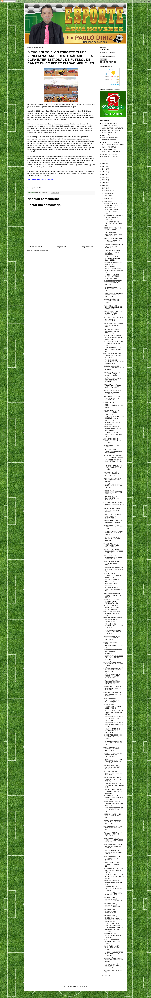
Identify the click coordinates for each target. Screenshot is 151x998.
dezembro (107, 190)
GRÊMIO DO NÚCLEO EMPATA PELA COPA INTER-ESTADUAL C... (113, 434)
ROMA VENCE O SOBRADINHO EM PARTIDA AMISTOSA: (113, 492)
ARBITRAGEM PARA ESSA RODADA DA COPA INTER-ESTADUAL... (112, 337)
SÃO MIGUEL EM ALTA (109, 147)
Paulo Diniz (105, 49)
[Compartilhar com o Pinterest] (58, 193)
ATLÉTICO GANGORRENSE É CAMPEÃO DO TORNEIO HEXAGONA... (113, 669)
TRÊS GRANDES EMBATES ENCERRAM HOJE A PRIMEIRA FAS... (112, 619)
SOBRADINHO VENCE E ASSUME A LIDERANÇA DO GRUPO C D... (113, 730)
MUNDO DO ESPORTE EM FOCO (112, 144)
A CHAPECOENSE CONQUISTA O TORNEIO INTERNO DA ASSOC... (112, 923)
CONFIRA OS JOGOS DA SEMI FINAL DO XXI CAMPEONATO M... (113, 581)
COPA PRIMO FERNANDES (111, 152)
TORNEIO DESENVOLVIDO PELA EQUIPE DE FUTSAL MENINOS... (112, 480)
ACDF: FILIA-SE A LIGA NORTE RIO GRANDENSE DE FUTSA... (112, 773)
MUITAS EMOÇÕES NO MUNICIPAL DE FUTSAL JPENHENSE (111, 301)
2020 (104, 180)
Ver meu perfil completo (107, 52)
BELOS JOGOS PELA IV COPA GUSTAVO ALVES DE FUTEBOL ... (113, 325)
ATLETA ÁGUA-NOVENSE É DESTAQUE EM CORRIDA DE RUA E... (112, 486)
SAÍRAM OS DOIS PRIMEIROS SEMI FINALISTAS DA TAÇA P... (113, 569)
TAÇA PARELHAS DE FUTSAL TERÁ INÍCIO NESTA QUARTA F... (113, 858)
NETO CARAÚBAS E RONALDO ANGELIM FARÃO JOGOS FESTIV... (113, 361)
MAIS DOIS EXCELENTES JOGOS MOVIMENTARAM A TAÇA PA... (113, 797)
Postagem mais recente (35, 247)
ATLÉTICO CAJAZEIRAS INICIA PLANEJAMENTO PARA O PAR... (112, 935)
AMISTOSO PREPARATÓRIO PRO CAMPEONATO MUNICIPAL (112, 651)
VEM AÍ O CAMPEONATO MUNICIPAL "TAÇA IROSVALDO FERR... (111, 373)
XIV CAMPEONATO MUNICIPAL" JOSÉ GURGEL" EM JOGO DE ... (112, 905)
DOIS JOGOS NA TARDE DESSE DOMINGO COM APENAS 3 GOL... (111, 682)
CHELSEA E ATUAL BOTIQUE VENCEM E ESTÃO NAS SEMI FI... (113, 532)
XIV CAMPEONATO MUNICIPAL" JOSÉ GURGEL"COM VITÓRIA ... (112, 917)
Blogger (84, 986)
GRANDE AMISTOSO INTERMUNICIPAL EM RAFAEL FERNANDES (111, 545)
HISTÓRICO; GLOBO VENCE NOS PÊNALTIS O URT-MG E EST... (113, 742)
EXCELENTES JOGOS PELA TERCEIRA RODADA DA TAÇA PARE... (112, 761)
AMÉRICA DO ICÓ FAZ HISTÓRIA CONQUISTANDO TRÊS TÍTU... (113, 440)
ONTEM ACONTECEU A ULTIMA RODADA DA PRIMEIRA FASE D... (111, 601)
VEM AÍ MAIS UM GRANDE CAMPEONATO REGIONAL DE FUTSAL (112, 355)
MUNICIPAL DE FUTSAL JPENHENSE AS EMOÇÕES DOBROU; (113, 526)
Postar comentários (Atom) (41, 250)
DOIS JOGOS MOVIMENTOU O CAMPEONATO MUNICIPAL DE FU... (113, 712)
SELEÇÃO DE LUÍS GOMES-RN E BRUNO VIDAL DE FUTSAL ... (112, 815)
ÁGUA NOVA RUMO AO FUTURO (112, 128)
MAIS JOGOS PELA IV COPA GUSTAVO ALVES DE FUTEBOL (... (112, 282)
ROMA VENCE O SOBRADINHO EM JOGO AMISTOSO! (112, 422)
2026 (104, 163)
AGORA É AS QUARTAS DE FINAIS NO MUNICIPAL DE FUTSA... (112, 563)
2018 (104, 185)
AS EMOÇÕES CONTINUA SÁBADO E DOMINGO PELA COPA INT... (113, 663)
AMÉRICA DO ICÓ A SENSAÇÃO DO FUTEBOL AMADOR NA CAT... (112, 557)
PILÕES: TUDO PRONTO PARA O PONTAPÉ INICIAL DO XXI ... (112, 947)
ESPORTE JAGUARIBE (109, 125)
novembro (107, 193)
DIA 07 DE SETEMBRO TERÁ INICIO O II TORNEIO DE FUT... (113, 211)
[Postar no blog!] (53, 193)
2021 (104, 177)
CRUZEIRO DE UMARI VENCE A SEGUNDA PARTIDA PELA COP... (113, 461)
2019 (104, 182)
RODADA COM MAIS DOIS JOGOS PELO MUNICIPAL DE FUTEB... (112, 631)
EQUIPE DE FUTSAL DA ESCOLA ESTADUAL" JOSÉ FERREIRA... (113, 551)
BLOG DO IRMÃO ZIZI (109, 133)
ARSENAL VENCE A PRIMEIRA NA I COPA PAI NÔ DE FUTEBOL (112, 706)
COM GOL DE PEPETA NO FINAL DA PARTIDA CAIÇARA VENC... (112, 516)
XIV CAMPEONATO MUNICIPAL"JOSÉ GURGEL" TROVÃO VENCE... (113, 911)
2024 (104, 169)
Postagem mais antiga (87, 247)
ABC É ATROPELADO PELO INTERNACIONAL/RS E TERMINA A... (112, 510)
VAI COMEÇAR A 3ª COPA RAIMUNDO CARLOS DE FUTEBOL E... (112, 331)
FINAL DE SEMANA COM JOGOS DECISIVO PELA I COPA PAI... (112, 595)
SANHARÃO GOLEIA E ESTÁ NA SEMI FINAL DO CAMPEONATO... (112, 313)
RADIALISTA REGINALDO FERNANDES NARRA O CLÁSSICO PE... (111, 258)
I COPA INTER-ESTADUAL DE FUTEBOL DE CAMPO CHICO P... (113, 246)
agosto (106, 201)
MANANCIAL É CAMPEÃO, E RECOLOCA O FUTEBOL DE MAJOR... (113, 959)
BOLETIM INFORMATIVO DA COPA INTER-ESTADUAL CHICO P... (112, 846)
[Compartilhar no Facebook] (56, 193)
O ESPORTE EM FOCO (109, 123)
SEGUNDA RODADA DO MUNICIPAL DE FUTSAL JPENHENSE (111, 941)
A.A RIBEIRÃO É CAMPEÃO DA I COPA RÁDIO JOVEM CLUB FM (112, 888)
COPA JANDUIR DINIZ (109, 149)
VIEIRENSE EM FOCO (109, 140)
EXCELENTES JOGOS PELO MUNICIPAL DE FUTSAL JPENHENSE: (112, 736)
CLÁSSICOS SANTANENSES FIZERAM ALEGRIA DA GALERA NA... (113, 294)
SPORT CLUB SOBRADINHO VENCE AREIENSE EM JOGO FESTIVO (112, 240)
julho (105, 975)
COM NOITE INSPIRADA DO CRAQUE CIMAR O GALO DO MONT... (112, 467)
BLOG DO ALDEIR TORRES (111, 130)
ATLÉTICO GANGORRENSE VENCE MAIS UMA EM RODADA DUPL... (112, 676)
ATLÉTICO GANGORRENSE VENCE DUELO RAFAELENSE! (112, 264)
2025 (104, 166)
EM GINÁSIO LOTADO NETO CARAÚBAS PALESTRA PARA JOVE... (112, 688)
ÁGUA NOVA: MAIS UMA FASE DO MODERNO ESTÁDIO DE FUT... (113, 343)
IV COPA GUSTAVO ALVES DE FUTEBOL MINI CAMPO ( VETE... (113, 870)
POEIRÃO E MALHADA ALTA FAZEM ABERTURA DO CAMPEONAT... (112, 205)
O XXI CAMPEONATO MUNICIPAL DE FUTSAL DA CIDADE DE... (113, 625)
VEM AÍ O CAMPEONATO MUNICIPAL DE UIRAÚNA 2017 (112, 613)
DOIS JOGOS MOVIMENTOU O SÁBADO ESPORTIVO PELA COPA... (113, 724)
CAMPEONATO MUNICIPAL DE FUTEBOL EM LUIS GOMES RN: (112, 252)
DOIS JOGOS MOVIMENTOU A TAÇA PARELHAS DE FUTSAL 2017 (113, 718)
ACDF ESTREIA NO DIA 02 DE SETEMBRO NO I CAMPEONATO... (113, 319)
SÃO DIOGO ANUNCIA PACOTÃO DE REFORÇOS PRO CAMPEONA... (112, 451)
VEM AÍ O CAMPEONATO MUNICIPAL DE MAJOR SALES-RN (111, 767)
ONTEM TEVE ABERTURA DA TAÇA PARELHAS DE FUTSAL (113, 809)
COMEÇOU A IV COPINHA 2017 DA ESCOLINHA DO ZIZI (112, 864)
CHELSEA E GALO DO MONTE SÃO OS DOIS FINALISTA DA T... (113, 504)
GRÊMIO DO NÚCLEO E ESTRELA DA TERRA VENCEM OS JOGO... (111, 276)
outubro (106, 196)
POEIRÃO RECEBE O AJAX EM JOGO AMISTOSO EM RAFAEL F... (112, 349)
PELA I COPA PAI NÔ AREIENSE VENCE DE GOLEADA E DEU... (111, 473)
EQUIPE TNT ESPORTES (110, 156)
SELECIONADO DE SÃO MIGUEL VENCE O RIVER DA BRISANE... (112, 428)
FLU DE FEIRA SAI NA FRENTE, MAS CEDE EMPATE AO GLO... (111, 607)
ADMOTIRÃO (106, 135)
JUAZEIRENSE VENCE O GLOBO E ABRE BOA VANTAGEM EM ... (111, 498)
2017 (104, 188)
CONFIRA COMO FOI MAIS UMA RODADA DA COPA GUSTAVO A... (112, 694)
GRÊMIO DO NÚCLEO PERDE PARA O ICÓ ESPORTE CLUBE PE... (113, 953)
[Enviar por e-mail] (51, 193)
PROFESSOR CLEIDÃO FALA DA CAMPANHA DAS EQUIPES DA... (113, 217)
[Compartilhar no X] (55, 193)
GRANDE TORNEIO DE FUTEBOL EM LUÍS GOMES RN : (113, 223)
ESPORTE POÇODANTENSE (111, 142)
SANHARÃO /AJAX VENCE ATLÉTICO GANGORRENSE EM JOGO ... (113, 270)
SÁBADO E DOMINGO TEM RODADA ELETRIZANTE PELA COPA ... (112, 821)
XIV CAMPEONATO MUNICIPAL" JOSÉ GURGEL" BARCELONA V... (113, 899)
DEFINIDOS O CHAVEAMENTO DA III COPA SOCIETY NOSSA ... (113, 416)
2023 (104, 172)
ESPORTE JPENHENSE (110, 154)
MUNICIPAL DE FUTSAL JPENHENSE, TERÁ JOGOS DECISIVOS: (113, 840)
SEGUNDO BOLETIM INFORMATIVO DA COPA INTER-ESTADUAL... (112, 386)
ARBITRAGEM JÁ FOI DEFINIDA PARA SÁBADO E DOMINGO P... (113, 575)
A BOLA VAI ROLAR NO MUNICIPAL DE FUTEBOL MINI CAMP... (112, 852)
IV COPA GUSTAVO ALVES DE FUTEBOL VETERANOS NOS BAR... (113, 657)
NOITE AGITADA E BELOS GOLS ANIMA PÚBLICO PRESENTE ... (111, 539)
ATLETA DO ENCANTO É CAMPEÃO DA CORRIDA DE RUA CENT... (113, 803)
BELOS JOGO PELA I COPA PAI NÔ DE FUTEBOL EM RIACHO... (112, 779)
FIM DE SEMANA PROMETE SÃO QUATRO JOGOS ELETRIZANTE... (112, 392)
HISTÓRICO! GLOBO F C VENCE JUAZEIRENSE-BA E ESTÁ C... (113, 288)
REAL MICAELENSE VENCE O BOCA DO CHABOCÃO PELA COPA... (113, 876)
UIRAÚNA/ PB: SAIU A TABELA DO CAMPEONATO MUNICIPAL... (113, 380)
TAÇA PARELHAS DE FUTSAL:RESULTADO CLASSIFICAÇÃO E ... (111, 700)
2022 (104, 174)
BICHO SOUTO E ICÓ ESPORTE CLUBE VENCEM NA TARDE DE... (113, 307)
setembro (107, 198)
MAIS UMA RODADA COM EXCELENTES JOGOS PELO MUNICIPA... (113, 367)
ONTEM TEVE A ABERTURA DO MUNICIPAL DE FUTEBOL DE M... (112, 755)
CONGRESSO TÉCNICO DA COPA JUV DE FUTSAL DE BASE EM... (112, 791)
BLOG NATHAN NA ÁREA (110, 137)
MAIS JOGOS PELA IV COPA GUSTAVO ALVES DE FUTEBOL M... (112, 637)
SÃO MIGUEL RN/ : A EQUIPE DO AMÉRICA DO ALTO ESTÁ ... (112, 827)
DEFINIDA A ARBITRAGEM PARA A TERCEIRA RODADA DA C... (113, 785)
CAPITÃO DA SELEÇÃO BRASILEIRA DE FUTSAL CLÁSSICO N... (112, 966)
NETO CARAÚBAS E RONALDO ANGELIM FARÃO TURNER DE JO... (113, 234)
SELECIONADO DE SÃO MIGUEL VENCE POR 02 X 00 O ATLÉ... (112, 882)
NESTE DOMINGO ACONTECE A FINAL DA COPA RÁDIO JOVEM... (113, 929)
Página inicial (61, 247)
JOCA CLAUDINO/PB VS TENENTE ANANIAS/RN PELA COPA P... (112, 748)
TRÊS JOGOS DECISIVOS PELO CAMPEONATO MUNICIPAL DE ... (112, 398)
